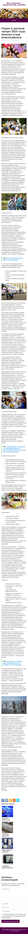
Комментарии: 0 (15, 40)
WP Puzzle (16, 930)
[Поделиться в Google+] (14, 800)
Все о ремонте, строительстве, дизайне (14, 3)
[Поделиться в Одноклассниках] (10, 800)
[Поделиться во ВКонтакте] (6, 800)
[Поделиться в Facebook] (2, 800)
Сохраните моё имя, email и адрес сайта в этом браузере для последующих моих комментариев (13, 916)
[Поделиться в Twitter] (17, 800)
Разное (9, 40)
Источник (4, 790)
